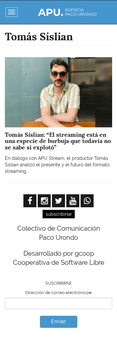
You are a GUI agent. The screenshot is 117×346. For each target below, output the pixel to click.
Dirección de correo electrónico (56, 292)
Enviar (58, 321)
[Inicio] (67, 12)
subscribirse (59, 214)
